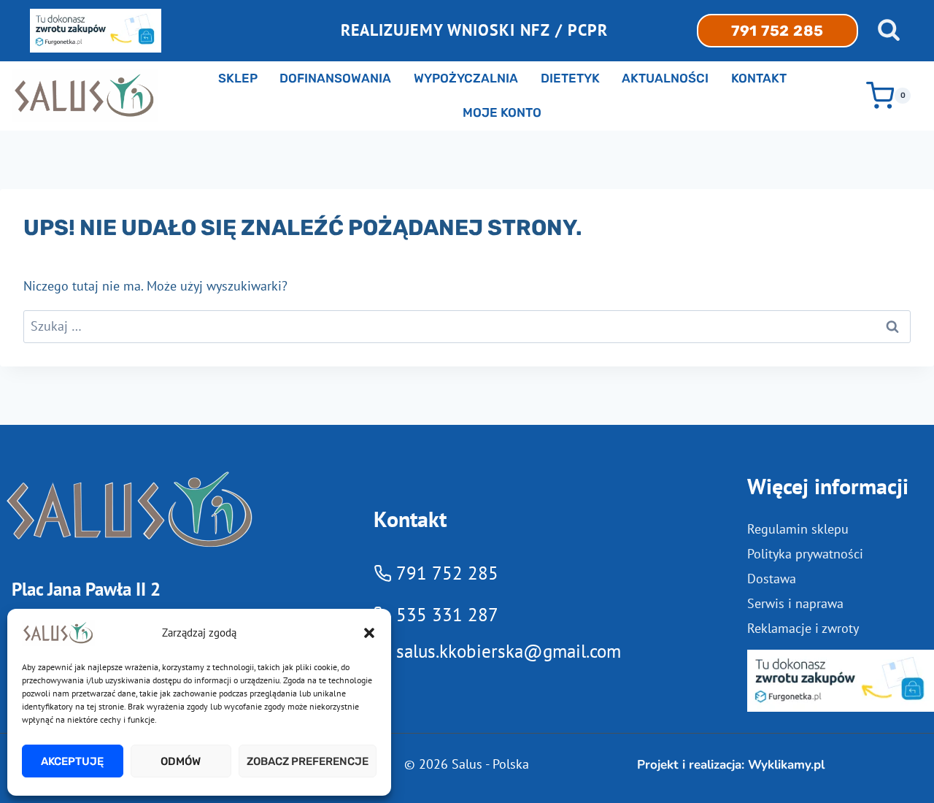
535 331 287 (447, 614)
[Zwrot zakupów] (840, 681)
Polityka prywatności (805, 553)
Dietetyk (570, 78)
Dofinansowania (335, 78)
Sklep (238, 78)
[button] (369, 633)
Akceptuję (72, 761)
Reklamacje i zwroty (803, 628)
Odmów (181, 761)
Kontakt (759, 78)
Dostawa (771, 578)
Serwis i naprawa (795, 603)
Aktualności (665, 78)
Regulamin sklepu (798, 528)
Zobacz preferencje (307, 761)
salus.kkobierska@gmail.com (508, 651)
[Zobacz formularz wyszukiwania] (888, 30)
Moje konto (502, 112)
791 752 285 (777, 30)
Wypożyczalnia (466, 78)
